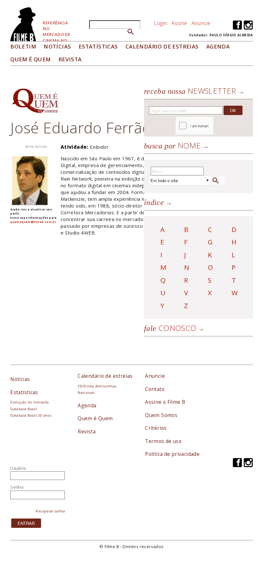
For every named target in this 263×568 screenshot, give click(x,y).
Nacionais (86, 392)
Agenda (218, 46)
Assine (179, 23)
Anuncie (201, 23)
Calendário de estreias (105, 375)
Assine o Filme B (165, 401)
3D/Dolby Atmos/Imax (97, 386)
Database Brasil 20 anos (30, 415)
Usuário (18, 468)
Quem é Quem (95, 418)
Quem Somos (161, 415)
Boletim (23, 46)
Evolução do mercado (29, 402)
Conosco (170, 328)
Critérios (156, 427)
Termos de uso (163, 441)
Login (160, 23)
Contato (155, 389)
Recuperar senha (50, 511)
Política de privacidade (172, 453)
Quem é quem (30, 59)
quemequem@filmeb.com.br (33, 222)
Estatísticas (98, 46)
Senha (16, 487)
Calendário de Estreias (162, 46)
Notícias (57, 46)
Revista (70, 59)
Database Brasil (23, 409)
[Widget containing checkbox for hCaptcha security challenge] (211, 126)
